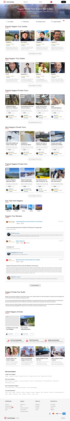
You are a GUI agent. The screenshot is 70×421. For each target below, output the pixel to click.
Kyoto (10, 392)
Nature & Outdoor (9, 380)
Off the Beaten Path (48, 380)
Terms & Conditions (24, 407)
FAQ (21, 406)
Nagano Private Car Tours (34, 376)
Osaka (14, 392)
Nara (42, 392)
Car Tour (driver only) (9, 387)
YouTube (37, 407)
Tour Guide (53, 404)
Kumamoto (46, 392)
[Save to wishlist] (18, 31)
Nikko (6, 394)
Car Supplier (53, 406)
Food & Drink (55, 380)
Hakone (23, 392)
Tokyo (6, 392)
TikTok (36, 409)
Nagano (6, 376)
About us (7, 404)
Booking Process (8, 406)
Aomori (33, 394)
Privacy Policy (23, 409)
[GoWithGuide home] (9, 2)
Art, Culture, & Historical (24, 380)
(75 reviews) (18, 276)
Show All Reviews (35, 285)
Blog (6, 409)
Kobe (37, 394)
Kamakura (24, 394)
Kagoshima (15, 394)
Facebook (37, 406)
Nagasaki (38, 392)
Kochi (20, 394)
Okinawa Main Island (59, 392)
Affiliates (52, 409)
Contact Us (22, 404)
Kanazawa (28, 392)
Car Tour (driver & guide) (20, 387)
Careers (52, 407)
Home (6, 5)
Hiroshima (18, 392)
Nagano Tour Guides (14, 376)
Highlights (16, 380)
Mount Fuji (51, 392)
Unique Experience (39, 380)
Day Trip (32, 380)
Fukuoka (33, 392)
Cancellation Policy (24, 411)
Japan (10, 5)
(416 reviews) (17, 233)
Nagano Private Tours (23, 376)
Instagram (37, 404)
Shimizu (29, 394)
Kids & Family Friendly (9, 382)
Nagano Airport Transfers (46, 376)
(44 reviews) (21, 252)
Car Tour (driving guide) (32, 387)
